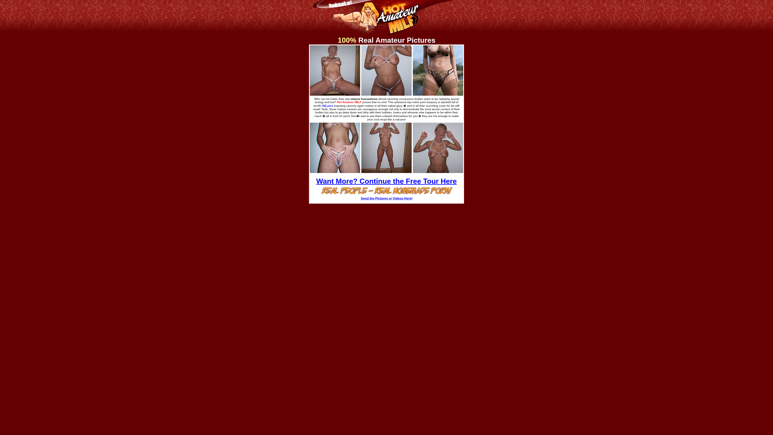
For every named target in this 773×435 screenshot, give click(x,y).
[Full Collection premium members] (335, 93)
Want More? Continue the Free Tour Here (386, 181)
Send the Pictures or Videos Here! (386, 198)
